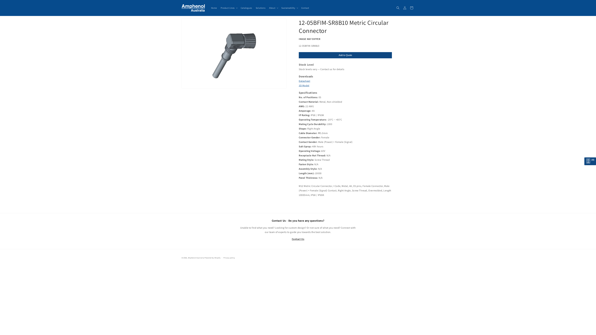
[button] (229, 8)
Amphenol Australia (196, 258)
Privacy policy (229, 258)
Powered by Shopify (213, 258)
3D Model (304, 85)
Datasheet (304, 81)
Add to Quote (345, 55)
